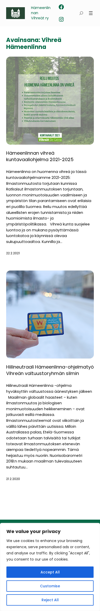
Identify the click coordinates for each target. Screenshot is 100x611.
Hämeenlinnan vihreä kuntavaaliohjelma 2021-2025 (40, 156)
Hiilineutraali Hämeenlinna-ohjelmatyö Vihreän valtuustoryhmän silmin (50, 370)
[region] (50, 567)
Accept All (50, 572)
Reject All (50, 600)
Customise (50, 586)
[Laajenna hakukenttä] (81, 13)
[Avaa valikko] (91, 13)
